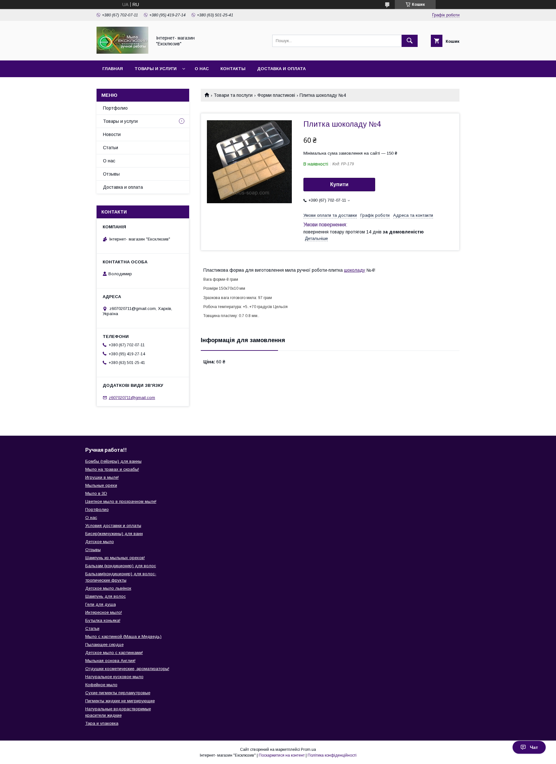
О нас (202, 68)
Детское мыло (99, 541)
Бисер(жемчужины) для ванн (114, 533)
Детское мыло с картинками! (114, 652)
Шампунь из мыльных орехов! (115, 557)
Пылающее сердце (104, 644)
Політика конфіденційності (332, 755)
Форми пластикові (276, 95)
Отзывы (111, 174)
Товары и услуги (155, 68)
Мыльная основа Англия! (110, 660)
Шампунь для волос (105, 596)
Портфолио (115, 108)
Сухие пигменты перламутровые (117, 692)
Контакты (233, 68)
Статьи (110, 147)
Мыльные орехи (101, 485)
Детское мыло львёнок (108, 588)
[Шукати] (410, 41)
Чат (534, 747)
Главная (112, 68)
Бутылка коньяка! (102, 620)
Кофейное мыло (101, 684)
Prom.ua (308, 749)
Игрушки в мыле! (102, 477)
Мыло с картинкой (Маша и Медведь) (123, 636)
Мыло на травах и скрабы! (112, 469)
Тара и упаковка (101, 723)
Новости (112, 134)
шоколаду (354, 270)
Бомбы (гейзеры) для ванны (113, 461)
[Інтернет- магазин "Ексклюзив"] (122, 52)
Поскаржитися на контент (282, 755)
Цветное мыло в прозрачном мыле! (120, 501)
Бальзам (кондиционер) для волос (120, 565)
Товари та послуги (233, 95)
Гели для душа (100, 604)
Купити (339, 184)
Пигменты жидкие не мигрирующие (120, 700)
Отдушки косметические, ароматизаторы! (127, 668)
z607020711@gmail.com (132, 397)
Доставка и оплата (281, 68)
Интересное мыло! (103, 612)
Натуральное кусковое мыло (114, 676)
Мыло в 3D (96, 493)
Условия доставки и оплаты (113, 525)
